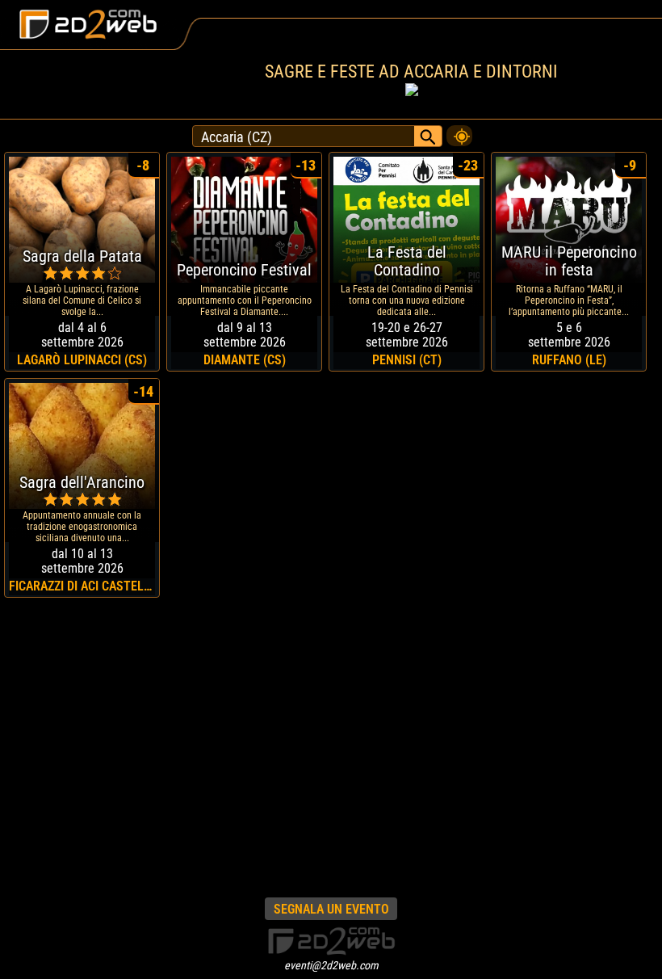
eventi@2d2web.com (331, 965)
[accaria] (459, 131)
